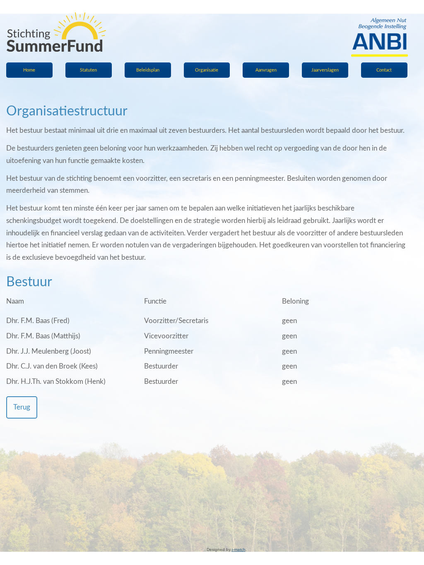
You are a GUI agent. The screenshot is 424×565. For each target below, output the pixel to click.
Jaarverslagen (325, 70)
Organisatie (206, 70)
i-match (239, 549)
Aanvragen (266, 70)
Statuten (88, 70)
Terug (21, 407)
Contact (384, 70)
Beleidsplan (147, 70)
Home (29, 70)
